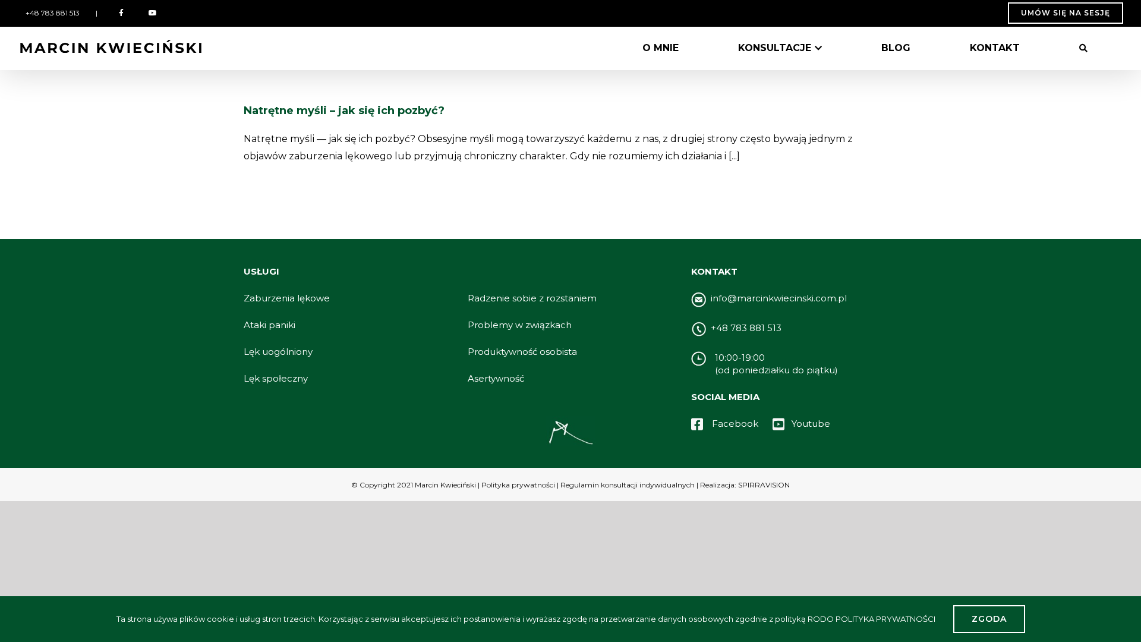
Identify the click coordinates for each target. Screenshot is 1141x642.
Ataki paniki (269, 325)
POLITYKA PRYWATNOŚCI (885, 619)
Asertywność (496, 378)
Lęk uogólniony (278, 351)
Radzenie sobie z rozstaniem (532, 298)
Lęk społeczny (276, 378)
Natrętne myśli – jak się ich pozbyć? (344, 110)
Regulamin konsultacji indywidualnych (627, 484)
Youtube (811, 423)
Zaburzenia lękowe (287, 298)
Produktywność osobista (522, 351)
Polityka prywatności (518, 484)
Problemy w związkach (520, 325)
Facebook (736, 423)
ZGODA (989, 618)
